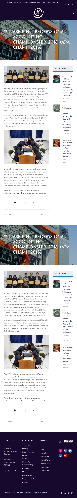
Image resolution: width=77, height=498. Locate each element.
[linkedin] (65, 493)
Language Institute (28, 479)
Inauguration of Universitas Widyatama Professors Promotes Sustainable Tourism (67, 148)
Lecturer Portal (46, 463)
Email (42, 446)
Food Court (26, 468)
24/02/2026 (65, 133)
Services (25, 2)
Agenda (49, 2)
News (43, 2)
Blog (42, 449)
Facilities (25, 482)
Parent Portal (45, 467)
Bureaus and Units (34, 2)
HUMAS (66, 101)
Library (24, 472)
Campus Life (17, 2)
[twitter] (68, 4)
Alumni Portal (45, 471)
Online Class (45, 456)
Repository (44, 453)
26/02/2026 (65, 98)
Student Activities (28, 452)
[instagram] (72, 4)
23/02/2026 (65, 159)
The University (8, 2)
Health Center (27, 475)
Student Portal (45, 460)
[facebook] (65, 4)
